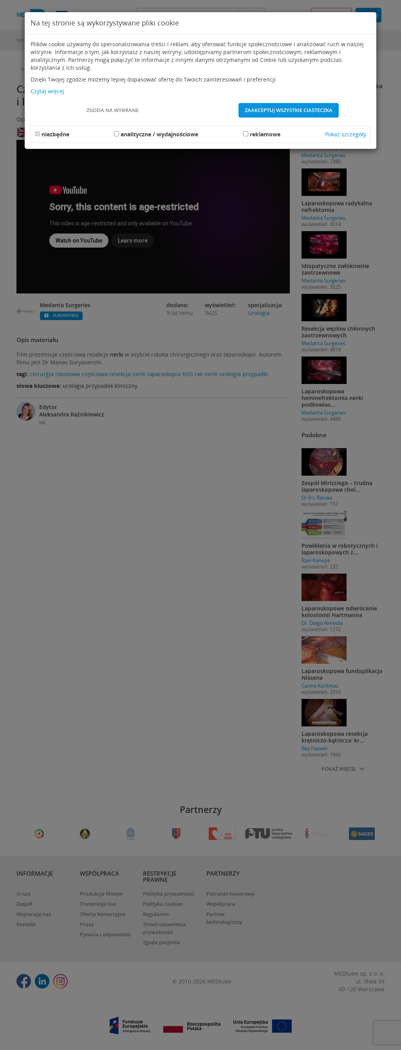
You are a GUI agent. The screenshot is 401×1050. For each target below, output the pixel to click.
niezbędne (55, 134)
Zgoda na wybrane (113, 110)
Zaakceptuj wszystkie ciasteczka (288, 110)
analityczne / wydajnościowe (159, 134)
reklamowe (265, 134)
